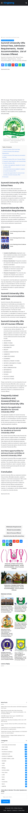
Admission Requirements (14, 526)
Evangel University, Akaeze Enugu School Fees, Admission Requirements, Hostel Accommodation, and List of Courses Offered (7, 656)
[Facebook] (3, 541)
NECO (3, 784)
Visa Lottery (5, 772)
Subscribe (5, 801)
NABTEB (4, 786)
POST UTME (5, 747)
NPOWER (4, 761)
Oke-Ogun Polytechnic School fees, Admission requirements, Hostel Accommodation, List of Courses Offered (21, 625)
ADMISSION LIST (6, 754)
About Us (9, 810)
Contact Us (14, 810)
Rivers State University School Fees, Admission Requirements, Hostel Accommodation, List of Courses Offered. (21, 608)
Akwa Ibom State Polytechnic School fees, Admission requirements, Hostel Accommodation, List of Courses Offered (7, 633)
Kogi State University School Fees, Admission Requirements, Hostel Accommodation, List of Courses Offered (7, 609)
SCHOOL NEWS (5, 770)
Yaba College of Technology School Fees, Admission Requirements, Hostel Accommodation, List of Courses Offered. (20, 656)
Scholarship (4, 781)
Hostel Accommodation (14, 530)
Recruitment (5, 749)
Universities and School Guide (12, 37)
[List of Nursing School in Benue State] (5, 246)
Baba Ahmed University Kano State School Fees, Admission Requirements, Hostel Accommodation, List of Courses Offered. (13, 712)
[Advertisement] (14, 21)
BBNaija (4, 767)
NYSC (3, 777)
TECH (3, 765)
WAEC (3, 779)
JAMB (3, 763)
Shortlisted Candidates (7, 751)
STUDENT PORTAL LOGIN (8, 758)
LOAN (3, 774)
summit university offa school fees (14, 536)
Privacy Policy (21, 810)
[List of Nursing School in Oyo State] (5, 239)
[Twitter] (7, 541)
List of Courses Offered (14, 533)
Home (3, 37)
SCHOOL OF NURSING (7, 756)
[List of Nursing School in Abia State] (5, 233)
